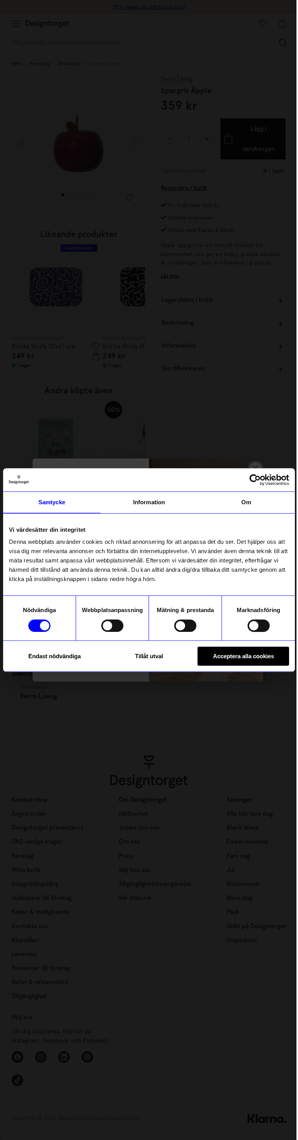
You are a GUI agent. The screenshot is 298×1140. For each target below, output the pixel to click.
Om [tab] (246, 502)
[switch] (112, 625)
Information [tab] (149, 502)
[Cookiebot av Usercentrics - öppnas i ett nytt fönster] (255, 480)
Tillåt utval (149, 656)
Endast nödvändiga (54, 656)
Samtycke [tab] (51, 502)
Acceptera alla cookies (243, 656)
